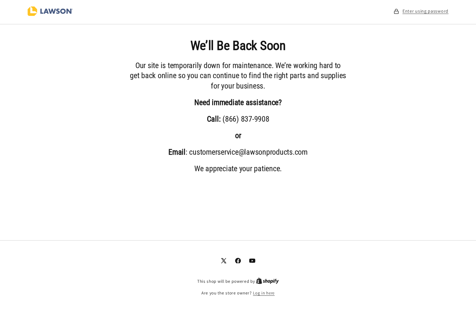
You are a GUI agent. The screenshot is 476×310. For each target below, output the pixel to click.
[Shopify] (267, 281)
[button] (420, 11)
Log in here (264, 293)
